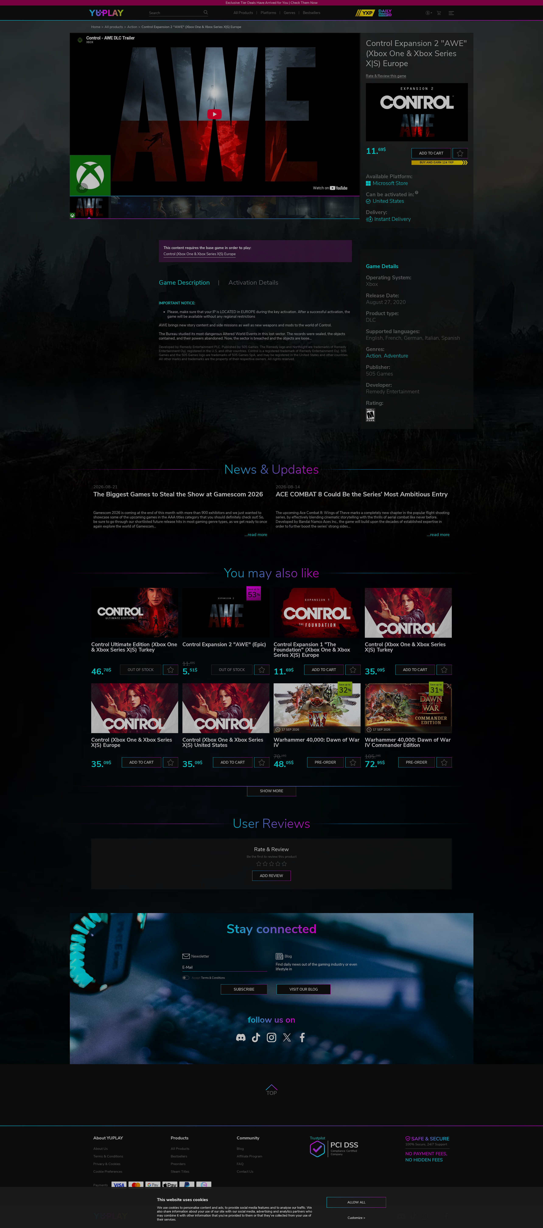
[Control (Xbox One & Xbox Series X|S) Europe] (134, 708)
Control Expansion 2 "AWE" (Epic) (224, 644)
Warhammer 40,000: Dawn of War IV (317, 742)
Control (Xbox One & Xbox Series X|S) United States (222, 742)
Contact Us (245, 1172)
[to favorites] (460, 153)
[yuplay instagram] (271, 1037)
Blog (240, 1149)
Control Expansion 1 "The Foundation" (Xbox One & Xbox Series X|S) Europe (312, 650)
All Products (180, 1149)
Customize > (356, 1218)
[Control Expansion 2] (225, 613)
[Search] (206, 12)
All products (114, 27)
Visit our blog (304, 989)
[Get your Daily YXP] (385, 13)
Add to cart (431, 153)
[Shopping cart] (438, 13)
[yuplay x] (287, 1037)
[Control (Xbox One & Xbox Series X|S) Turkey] (408, 613)
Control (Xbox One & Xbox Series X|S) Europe (200, 254)
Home (95, 27)
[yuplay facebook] (302, 1037)
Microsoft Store (390, 183)
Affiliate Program (249, 1156)
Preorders (178, 1164)
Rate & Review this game (386, 76)
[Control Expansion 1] (317, 613)
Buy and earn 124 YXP (437, 162)
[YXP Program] (365, 13)
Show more (271, 791)
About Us (100, 1149)
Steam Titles (180, 1172)
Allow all (356, 1202)
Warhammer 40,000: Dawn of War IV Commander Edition (408, 742)
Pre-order (325, 762)
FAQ (240, 1164)
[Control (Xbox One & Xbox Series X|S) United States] (225, 708)
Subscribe (244, 989)
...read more (256, 534)
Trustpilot (317, 1138)
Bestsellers (179, 1156)
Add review (271, 875)
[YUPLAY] (106, 13)
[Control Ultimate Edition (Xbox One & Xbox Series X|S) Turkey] (134, 613)
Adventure (396, 355)
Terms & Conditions (213, 978)
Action (132, 27)
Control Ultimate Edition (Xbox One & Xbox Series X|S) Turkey (134, 647)
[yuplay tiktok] (256, 1037)
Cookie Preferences (107, 1172)
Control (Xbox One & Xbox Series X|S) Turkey (405, 647)
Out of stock (141, 669)
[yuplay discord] (241, 1037)
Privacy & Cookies (106, 1164)
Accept (208, 978)
